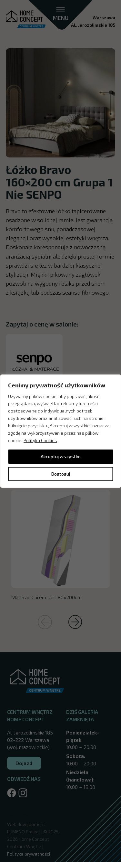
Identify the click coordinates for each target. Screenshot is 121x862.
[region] (60, 431)
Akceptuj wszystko (61, 456)
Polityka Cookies (40, 440)
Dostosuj (60, 474)
